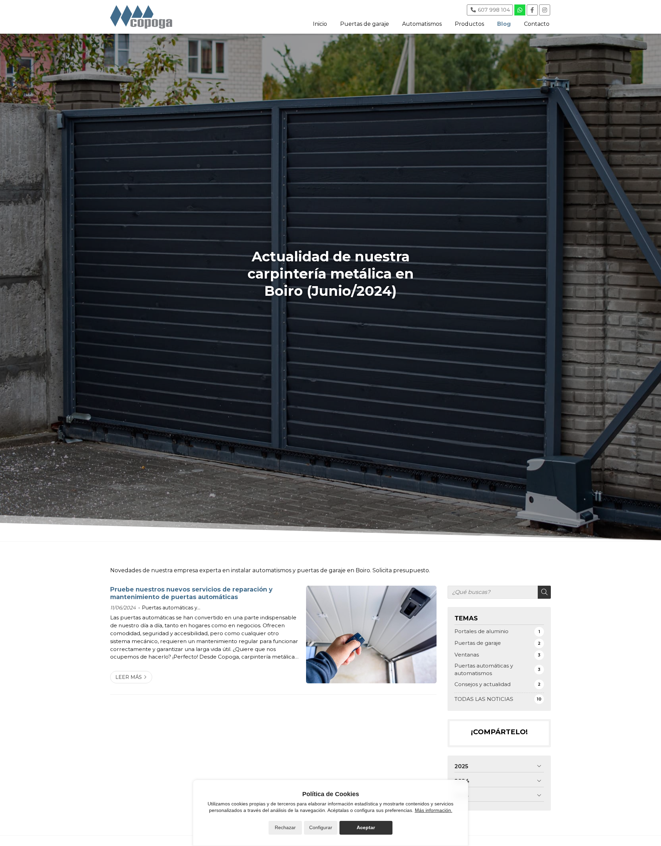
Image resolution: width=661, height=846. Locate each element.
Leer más (128, 677)
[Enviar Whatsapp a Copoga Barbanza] (519, 9)
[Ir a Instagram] (544, 9)
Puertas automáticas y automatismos (167, 608)
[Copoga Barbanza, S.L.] (141, 17)
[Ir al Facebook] (532, 9)
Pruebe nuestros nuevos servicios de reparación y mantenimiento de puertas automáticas (191, 593)
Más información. (433, 810)
